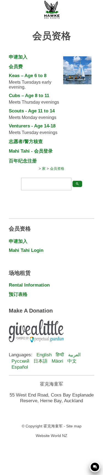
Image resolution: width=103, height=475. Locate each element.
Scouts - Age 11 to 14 (32, 110)
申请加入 (18, 57)
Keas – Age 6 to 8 (27, 75)
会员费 (16, 66)
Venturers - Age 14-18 (32, 126)
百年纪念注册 (23, 161)
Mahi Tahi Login (26, 250)
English (44, 354)
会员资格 (57, 169)
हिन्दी (60, 354)
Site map (74, 426)
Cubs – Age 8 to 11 (29, 95)
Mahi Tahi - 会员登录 (31, 151)
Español (20, 367)
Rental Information (29, 285)
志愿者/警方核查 (26, 141)
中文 (72, 361)
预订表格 (18, 294)
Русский (20, 361)
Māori (57, 361)
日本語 (41, 361)
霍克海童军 (53, 426)
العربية (74, 354)
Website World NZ (51, 435)
